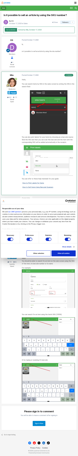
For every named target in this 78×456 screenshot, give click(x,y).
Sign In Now (39, 423)
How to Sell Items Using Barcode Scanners (37, 187)
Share (55, 22)
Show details (67, 247)
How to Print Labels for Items (33, 183)
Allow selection (38, 253)
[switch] (29, 239)
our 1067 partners (15, 212)
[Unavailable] (48, 288)
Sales (26, 23)
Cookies (45, 448)
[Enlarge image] (48, 112)
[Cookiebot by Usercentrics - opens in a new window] (67, 201)
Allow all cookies (64, 253)
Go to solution (10, 30)
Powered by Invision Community (39, 453)
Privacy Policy (35, 448)
